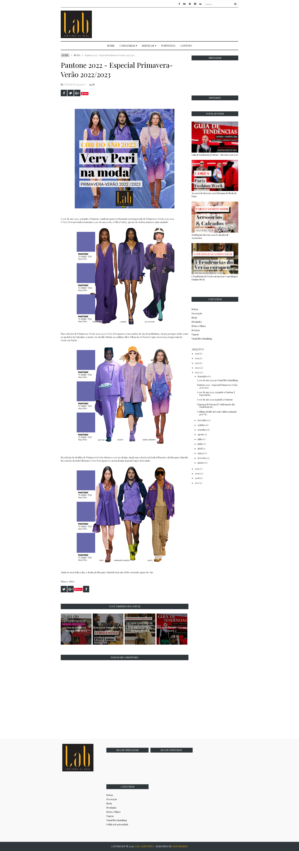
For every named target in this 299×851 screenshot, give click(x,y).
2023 (197, 363)
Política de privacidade (117, 824)
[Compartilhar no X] (70, 93)
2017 (197, 482)
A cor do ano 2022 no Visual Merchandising (217, 380)
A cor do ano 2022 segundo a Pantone (215, 399)
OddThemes (180, 846)
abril (200, 448)
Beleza (195, 309)
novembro (203, 420)
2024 (197, 358)
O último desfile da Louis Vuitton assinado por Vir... (217, 413)
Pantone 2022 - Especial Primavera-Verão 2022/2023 (217, 386)
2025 (197, 353)
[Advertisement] (181, 24)
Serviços (148, 45)
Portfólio (168, 45)
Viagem (195, 334)
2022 (197, 367)
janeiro (201, 462)
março (201, 453)
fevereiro (202, 458)
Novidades (197, 321)
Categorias (127, 45)
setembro (202, 429)
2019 (197, 473)
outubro (202, 425)
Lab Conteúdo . (145, 846)
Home (111, 45)
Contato (186, 45)
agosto (201, 434)
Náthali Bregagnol (74, 84)
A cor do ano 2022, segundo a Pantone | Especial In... (216, 393)
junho (200, 443)
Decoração (197, 313)
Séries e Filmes (199, 326)
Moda (77, 55)
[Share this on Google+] (77, 93)
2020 (197, 468)
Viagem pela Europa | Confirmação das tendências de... (216, 406)
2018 (197, 478)
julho (200, 439)
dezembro (203, 376)
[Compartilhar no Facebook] (64, 93)
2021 (197, 372)
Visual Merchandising (202, 338)
